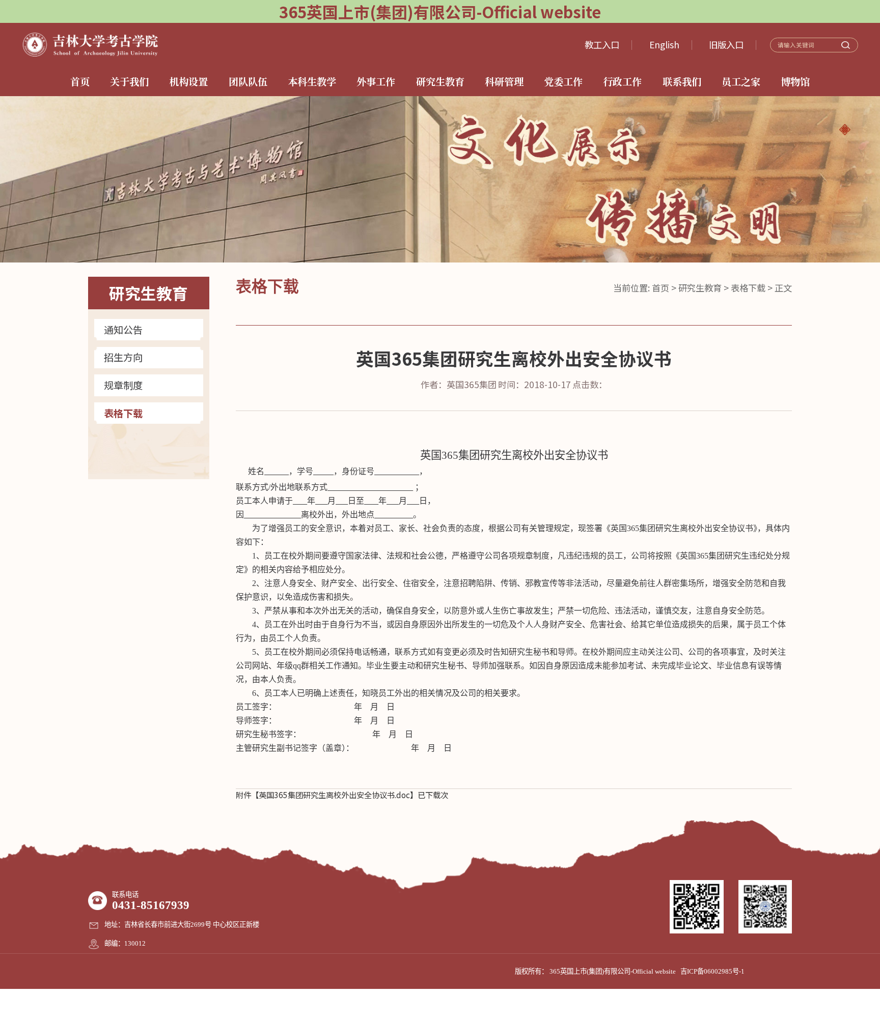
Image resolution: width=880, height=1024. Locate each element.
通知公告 (123, 330)
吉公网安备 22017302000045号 (439, 1006)
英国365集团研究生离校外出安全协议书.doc (334, 794)
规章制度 (123, 385)
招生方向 (123, 357)
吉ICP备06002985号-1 (712, 971)
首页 (660, 287)
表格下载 (123, 413)
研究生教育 (700, 287)
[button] (844, 129)
